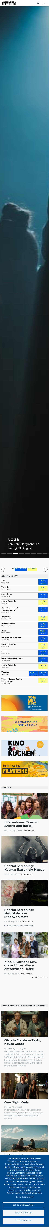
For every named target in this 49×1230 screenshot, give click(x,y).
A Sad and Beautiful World (12, 658)
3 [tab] (9, 554)
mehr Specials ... (40, 978)
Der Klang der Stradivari (11, 637)
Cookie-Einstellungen (23, 1205)
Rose (3, 580)
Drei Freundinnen (8, 623)
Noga (13, 540)
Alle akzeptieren (23, 1220)
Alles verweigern (23, 1213)
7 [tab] (33, 554)
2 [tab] (3, 554)
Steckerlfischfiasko (8, 601)
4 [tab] (15, 554)
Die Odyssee (6, 617)
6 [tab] (27, 554)
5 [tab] (21, 554)
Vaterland (5, 672)
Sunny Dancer (6, 594)
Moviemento (29, 831)
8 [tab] (39, 554)
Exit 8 (3, 651)
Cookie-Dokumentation (24, 1197)
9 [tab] (45, 554)
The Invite (5, 587)
